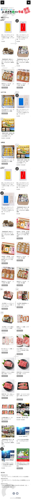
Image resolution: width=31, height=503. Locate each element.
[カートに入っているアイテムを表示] (28, 2)
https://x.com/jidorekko (13, 493)
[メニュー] (2, 2)
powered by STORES (15, 498)
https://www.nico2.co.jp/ (17, 493)
